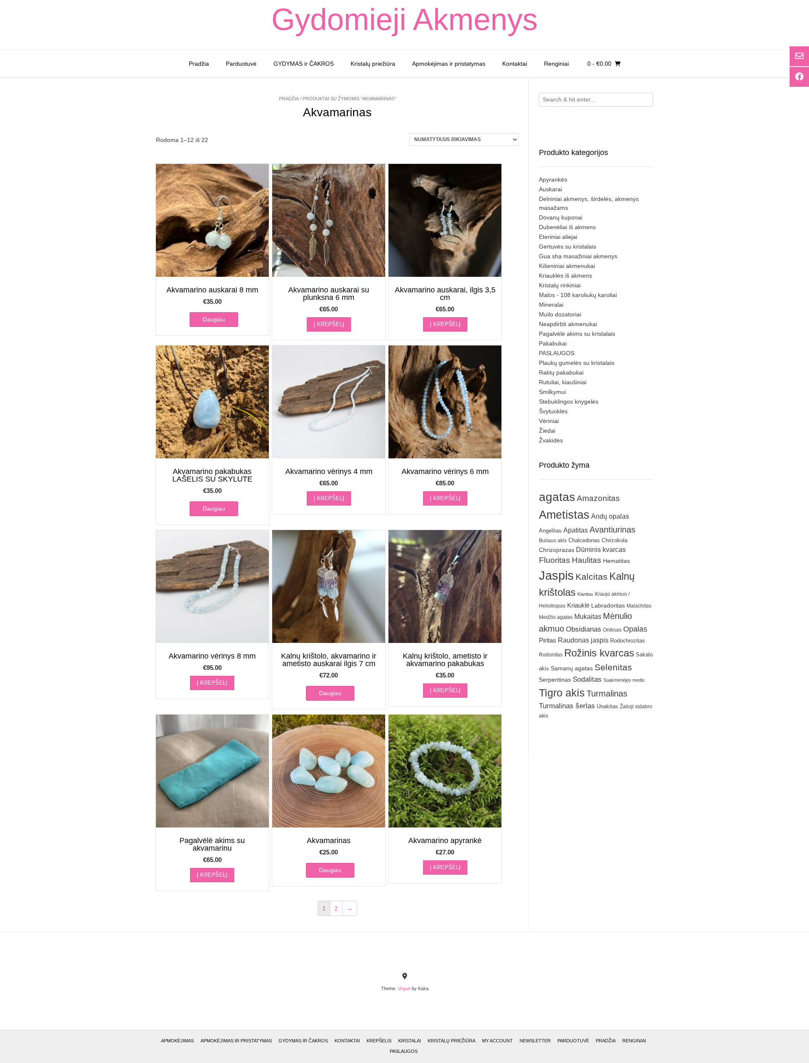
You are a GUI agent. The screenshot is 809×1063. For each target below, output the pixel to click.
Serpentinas (555, 679)
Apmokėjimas (177, 1040)
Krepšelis (379, 1040)
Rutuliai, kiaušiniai (563, 382)
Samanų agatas (572, 668)
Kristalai (409, 1040)
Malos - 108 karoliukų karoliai (578, 295)
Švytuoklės (553, 411)
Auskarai (550, 189)
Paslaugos (404, 1051)
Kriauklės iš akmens (565, 275)
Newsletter (535, 1040)
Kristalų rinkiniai (560, 285)
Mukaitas (587, 616)
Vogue (404, 988)
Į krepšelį (328, 324)
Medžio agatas (556, 617)
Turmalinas (607, 693)
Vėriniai (549, 421)
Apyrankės (553, 179)
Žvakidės (551, 440)
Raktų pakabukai (561, 372)
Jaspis (556, 575)
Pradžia (199, 63)
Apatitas (575, 530)
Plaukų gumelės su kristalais (576, 362)
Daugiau (214, 319)
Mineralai (551, 304)
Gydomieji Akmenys (404, 19)
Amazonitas (598, 498)
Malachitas (639, 605)
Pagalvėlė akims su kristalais (577, 333)
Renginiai (556, 63)
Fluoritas (554, 560)
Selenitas (613, 667)
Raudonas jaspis (583, 640)
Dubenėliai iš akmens (567, 227)
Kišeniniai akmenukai (567, 265)
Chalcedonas (584, 541)
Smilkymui (552, 391)
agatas (557, 496)
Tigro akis (562, 693)
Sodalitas (587, 679)
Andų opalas (610, 516)
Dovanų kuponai (560, 217)
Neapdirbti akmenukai (568, 324)
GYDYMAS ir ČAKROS (303, 63)
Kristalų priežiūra (373, 63)
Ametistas (564, 514)
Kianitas (585, 594)
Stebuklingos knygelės (568, 401)
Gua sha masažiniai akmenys (578, 256)
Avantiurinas (612, 529)
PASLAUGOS (556, 353)
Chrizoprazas (556, 550)
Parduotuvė (241, 63)
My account (497, 1040)
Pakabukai (553, 343)
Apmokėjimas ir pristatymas (448, 63)
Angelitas (550, 530)
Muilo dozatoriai (560, 314)
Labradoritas (608, 605)
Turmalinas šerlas (567, 706)
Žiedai (547, 430)
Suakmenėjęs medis (624, 680)
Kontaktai (514, 63)
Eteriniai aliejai (558, 236)
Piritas (547, 640)
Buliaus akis (553, 541)
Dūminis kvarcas (601, 549)
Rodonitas (551, 654)
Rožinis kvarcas (599, 653)
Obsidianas (583, 629)
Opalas (635, 629)
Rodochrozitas (627, 640)
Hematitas (616, 560)
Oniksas (612, 630)
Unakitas (607, 706)
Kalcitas (592, 576)
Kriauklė (578, 605)
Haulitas (586, 560)
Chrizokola (614, 540)
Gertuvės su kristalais (567, 246)
